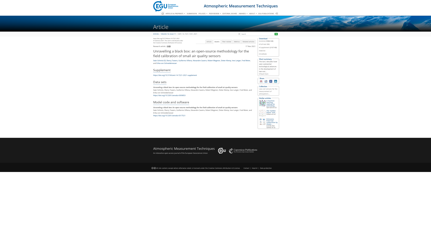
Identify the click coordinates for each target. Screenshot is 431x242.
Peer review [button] (214, 13)
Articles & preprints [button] (175, 13)
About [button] (252, 13)
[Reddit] (265, 81)
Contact (246, 168)
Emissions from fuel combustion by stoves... (272, 121)
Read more (264, 74)
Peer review (226, 42)
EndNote (263, 54)
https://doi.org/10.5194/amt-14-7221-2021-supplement (175, 75)
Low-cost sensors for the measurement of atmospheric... (268, 91)
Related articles (248, 42)
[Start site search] (276, 34)
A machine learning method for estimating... (271, 103)
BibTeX (262, 51)
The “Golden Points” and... (271, 111)
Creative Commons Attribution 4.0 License (224, 168)
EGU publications (266, 13)
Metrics (237, 42)
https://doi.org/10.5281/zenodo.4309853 (169, 95)
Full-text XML (265, 44)
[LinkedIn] (275, 81)
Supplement (264, 47)
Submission (192, 13)
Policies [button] (202, 13)
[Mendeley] (261, 81)
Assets (216, 42)
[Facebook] (270, 81)
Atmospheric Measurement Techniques (241, 6)
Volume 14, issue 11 (168, 34)
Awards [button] (242, 13)
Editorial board (229, 13)
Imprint (254, 168)
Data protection (266, 168)
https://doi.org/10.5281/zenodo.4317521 (169, 115)
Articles (156, 34)
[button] (239, 34)
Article (209, 42)
